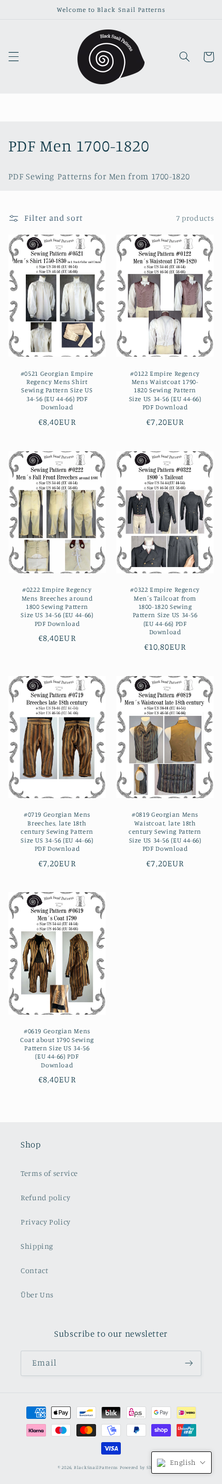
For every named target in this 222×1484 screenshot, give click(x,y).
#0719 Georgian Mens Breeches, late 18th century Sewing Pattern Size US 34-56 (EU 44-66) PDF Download (57, 831)
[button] (13, 57)
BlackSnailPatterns (96, 1467)
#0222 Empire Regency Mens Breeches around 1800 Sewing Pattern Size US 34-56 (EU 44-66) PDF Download (57, 606)
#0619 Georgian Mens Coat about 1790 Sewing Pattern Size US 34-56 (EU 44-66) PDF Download (57, 1047)
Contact (34, 1270)
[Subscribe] (189, 1363)
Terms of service (49, 1173)
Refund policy (45, 1197)
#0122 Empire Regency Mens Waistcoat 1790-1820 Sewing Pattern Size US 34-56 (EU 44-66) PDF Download (165, 390)
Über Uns (37, 1294)
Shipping (37, 1246)
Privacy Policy (46, 1221)
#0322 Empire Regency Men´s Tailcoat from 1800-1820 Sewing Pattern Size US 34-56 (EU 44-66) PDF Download (165, 611)
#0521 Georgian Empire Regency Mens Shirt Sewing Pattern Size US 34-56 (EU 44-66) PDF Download (57, 390)
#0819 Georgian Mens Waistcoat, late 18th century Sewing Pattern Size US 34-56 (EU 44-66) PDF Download (165, 831)
